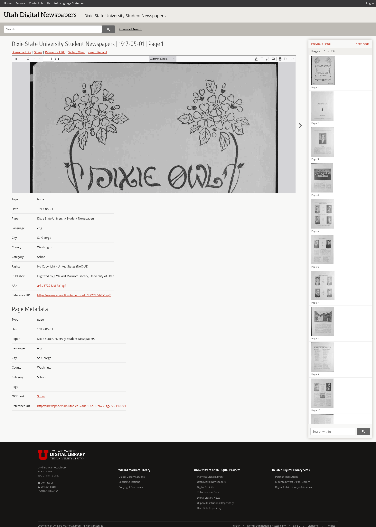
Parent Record (97, 52)
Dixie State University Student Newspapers (125, 15)
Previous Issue (321, 44)
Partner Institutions (286, 476)
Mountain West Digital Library (292, 482)
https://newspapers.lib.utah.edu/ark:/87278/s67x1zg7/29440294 (81, 406)
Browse (20, 3)
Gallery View (76, 52)
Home (8, 3)
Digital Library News (208, 497)
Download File (21, 52)
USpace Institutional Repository (215, 503)
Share (38, 52)
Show (41, 396)
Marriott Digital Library (210, 476)
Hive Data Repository (209, 508)
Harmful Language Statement (66, 3)
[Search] (108, 29)
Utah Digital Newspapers (211, 482)
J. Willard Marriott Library (52, 467)
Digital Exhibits (205, 487)
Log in (370, 3)
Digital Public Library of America (293, 487)
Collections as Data (208, 492)
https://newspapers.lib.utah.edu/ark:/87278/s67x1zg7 (74, 295)
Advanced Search (130, 29)
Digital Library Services (132, 476)
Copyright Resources (131, 487)
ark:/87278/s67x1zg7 (51, 285)
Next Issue (362, 44)
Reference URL (55, 52)
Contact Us (36, 3)
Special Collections (129, 482)
